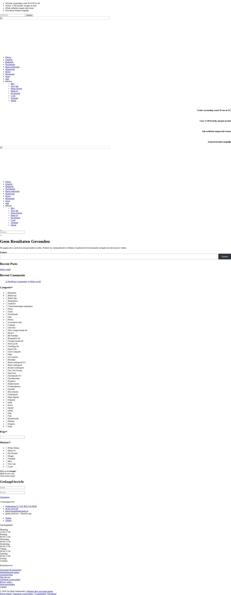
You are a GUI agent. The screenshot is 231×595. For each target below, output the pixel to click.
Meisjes (11, 421)
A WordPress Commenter (16, 281)
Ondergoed (13, 394)
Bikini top (12, 295)
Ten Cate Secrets (15, 370)
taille (10, 402)
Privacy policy (6, 582)
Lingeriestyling (6, 575)
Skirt (10, 426)
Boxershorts (13, 392)
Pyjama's (12, 381)
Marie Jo (14, 91)
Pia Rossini (15, 93)
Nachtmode (10, 64)
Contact (3, 587)
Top (9, 416)
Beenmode (9, 74)
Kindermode (13, 418)
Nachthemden (14, 378)
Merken (4, 442)
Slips (10, 354)
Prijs (2, 431)
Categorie (5, 287)
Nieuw (8, 57)
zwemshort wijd (15, 322)
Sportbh (11, 389)
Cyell (13, 96)
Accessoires (13, 357)
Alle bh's (12, 328)
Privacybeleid (5, 594)
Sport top (12, 373)
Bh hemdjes (13, 336)
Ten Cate (14, 86)
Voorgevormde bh (15, 341)
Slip (9, 413)
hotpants (11, 400)
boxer (10, 405)
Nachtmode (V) (14, 376)
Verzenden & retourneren (10, 570)
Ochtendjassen (14, 386)
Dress (10, 309)
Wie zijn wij (5, 577)
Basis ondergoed (12, 67)
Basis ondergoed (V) (17, 362)
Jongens (11, 424)
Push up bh (13, 344)
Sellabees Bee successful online (39, 591)
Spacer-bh (12, 349)
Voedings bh (13, 346)
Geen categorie (14, 352)
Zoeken (3, 252)
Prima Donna (16, 88)
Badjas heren (13, 384)
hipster (11, 408)
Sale (7, 79)
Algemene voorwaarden (10, 579)
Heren (8, 72)
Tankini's (12, 303)
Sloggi (13, 100)
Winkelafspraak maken (9, 572)
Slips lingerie (13, 397)
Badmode (9, 62)
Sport (7, 76)
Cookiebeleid (40, 594)
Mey (13, 84)
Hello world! (5, 269)
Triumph (14, 98)
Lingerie (8, 60)
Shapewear (10, 69)
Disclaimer (51, 594)
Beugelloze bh (14, 338)
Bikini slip (12, 298)
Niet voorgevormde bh (17, 330)
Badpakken (13, 301)
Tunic (10, 311)
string (10, 410)
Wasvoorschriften (7, 584)
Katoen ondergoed (16, 368)
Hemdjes (12, 360)
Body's (11, 333)
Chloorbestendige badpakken (20, 306)
